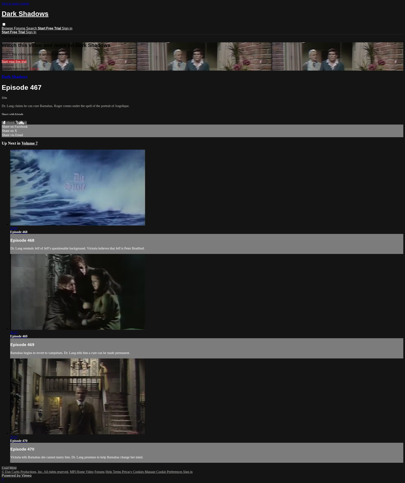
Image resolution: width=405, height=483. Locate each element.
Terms (117, 472)
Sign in (67, 28)
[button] (4, 24)
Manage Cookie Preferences (164, 472)
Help (109, 472)
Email (23, 122)
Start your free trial (14, 61)
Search (32, 28)
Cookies (139, 472)
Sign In (31, 32)
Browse (8, 28)
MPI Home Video (82, 472)
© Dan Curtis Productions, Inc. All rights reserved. (35, 472)
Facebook (9, 122)
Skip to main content (15, 3)
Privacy (127, 472)
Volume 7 (30, 143)
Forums (20, 28)
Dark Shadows (14, 76)
